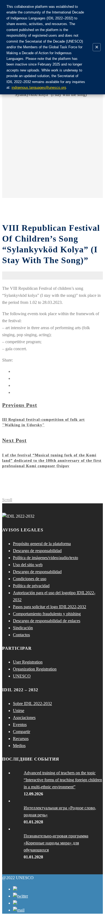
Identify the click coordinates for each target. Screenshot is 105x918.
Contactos (21, 634)
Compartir (21, 731)
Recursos (21, 738)
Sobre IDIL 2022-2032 (32, 703)
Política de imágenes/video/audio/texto (45, 557)
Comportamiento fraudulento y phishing (47, 613)
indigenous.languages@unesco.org (39, 87)
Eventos (20, 724)
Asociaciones (24, 717)
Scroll (7, 499)
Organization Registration (35, 669)
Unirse (18, 710)
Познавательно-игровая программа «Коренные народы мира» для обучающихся (56, 843)
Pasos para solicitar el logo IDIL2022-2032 (49, 606)
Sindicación (23, 627)
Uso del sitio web (28, 564)
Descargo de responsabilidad (37, 550)
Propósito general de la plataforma (42, 543)
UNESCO (22, 676)
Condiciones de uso (29, 578)
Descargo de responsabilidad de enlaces (46, 620)
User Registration (28, 662)
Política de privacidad (31, 585)
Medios (19, 745)
